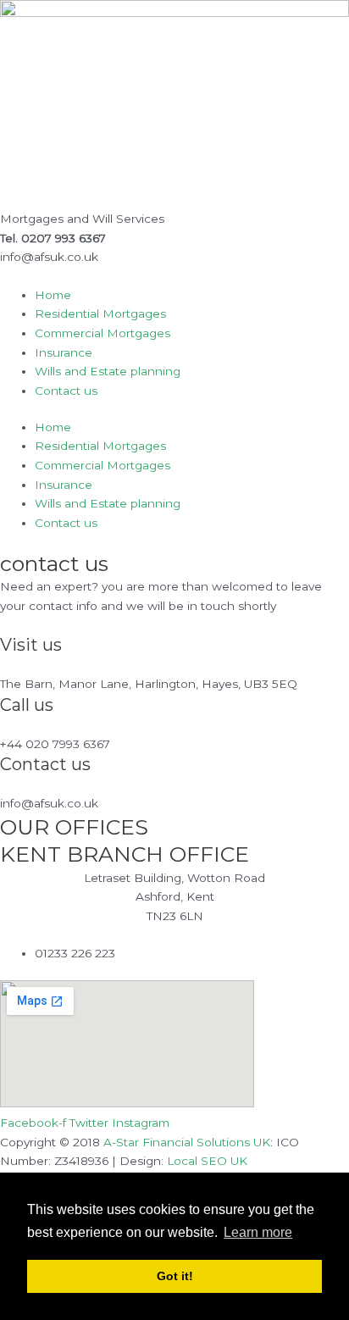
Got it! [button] (175, 1276)
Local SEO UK (207, 1160)
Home (53, 295)
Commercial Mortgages (102, 333)
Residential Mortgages (100, 313)
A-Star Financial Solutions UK (186, 1142)
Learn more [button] (258, 1232)
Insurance (63, 352)
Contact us (66, 390)
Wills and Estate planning (107, 371)
